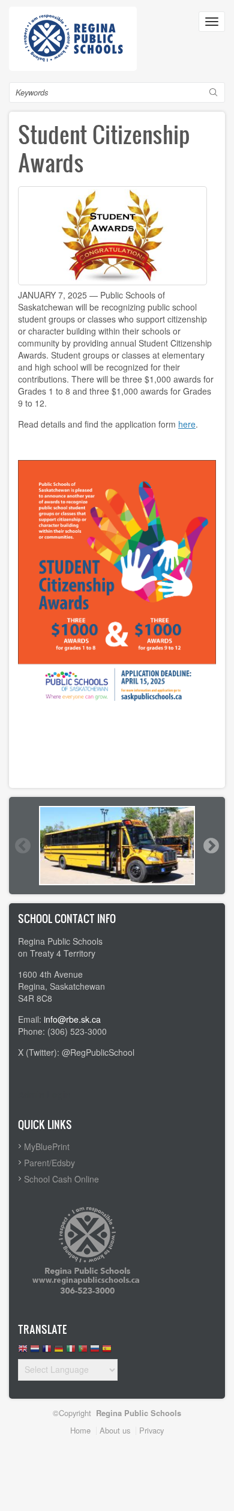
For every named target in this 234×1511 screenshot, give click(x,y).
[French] (47, 1351)
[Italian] (71, 1351)
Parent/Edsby (49, 1163)
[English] (23, 1351)
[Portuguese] (83, 1351)
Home (80, 1430)
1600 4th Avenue (50, 974)
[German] (59, 1351)
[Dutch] (35, 1351)
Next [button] (210, 845)
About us (115, 1430)
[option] (117, 845)
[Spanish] (107, 1351)
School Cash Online (61, 1179)
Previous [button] (22, 845)
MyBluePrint (47, 1146)
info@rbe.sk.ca (72, 1019)
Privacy (151, 1430)
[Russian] (95, 1351)
